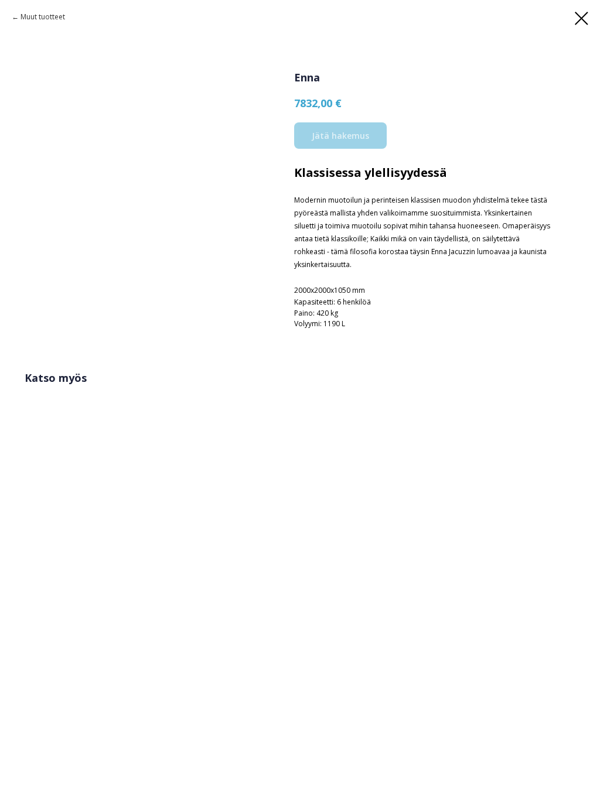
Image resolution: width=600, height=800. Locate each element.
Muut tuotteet (43, 17)
